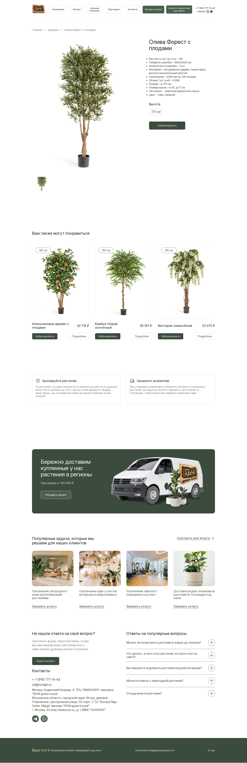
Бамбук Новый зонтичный (106, 325)
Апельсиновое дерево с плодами (50, 325)
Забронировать (167, 125)
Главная (37, 29)
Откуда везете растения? (144, 693)
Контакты (133, 9)
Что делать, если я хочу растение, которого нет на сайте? (161, 655)
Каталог (77, 9)
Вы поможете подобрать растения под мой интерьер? (164, 668)
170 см (156, 111)
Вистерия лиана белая (175, 326)
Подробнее (79, 336)
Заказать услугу (44, 606)
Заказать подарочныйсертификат (179, 9)
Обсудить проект (153, 9)
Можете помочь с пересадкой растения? (154, 680)
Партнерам (113, 9)
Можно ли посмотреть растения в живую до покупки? (163, 642)
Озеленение (58, 9)
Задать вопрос (45, 660)
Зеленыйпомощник (94, 9)
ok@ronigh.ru (42, 684)
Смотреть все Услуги (193, 538)
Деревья (53, 29)
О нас (211, 750)
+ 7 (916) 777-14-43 (205, 8)
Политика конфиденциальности (154, 750)
